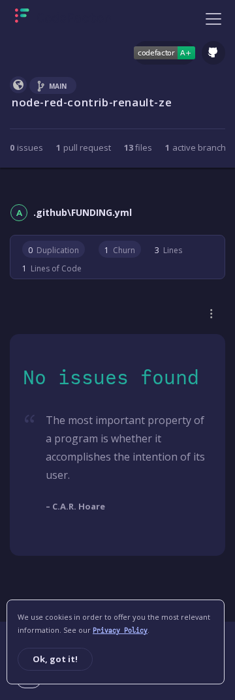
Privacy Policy (120, 630)
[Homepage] (63, 18)
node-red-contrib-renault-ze (92, 102)
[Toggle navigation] (213, 18)
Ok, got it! (55, 659)
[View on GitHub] (213, 53)
